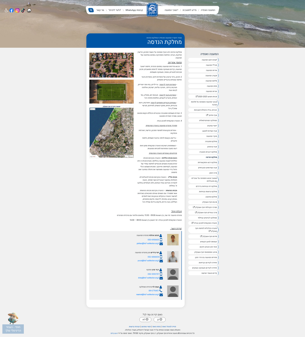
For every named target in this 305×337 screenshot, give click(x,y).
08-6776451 (154, 290)
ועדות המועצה (211, 91)
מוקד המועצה (211, 136)
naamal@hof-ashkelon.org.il (147, 294)
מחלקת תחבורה (211, 141)
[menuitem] (206, 10)
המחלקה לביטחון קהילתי (207, 217)
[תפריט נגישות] (7, 10)
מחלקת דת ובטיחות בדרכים (206, 186)
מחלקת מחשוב (211, 196)
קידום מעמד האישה (209, 273)
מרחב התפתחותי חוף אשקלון (205, 252)
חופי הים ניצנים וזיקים (208, 247)
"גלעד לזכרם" (114, 10)
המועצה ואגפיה (207, 10)
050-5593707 (153, 274)
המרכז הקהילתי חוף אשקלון (202, 207)
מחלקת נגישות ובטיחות (208, 191)
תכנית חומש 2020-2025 (202, 96)
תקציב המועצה (211, 75)
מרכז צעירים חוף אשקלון (202, 212)
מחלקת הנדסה (211, 157)
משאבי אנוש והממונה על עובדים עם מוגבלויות (204, 180)
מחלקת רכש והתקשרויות (207, 162)
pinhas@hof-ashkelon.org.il (148, 243)
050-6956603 (153, 239)
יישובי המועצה (171, 10)
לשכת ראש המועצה (209, 59)
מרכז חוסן (213, 173)
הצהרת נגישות (134, 326)
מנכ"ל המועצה (211, 65)
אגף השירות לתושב (209, 131)
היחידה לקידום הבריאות (208, 262)
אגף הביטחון (212, 146)
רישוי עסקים (212, 125)
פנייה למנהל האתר (169, 326)
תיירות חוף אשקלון (203, 236)
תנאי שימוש (146, 326)
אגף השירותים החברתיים (207, 167)
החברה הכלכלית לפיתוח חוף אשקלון (206, 229)
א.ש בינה (114, 333)
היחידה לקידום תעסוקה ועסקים (204, 267)
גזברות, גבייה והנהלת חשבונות (205, 110)
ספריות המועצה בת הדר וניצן (206, 257)
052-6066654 (153, 257)
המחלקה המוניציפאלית (208, 120)
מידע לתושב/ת (189, 10)
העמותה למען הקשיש (208, 241)
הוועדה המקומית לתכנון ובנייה (202, 223)
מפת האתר (156, 326)
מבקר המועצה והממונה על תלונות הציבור (204, 103)
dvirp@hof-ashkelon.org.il (148, 277)
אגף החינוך (206, 115)
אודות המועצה (211, 70)
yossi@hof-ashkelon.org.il (148, 260)
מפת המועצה (212, 86)
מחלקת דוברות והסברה (208, 152)
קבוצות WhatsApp (134, 10)
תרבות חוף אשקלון (209, 202)
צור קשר (100, 10)
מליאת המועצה (211, 80)
